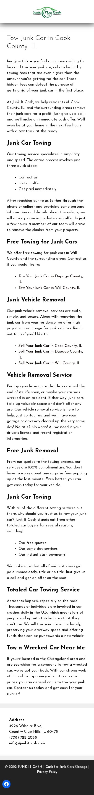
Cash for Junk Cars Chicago (66, 767)
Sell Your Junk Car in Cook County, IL (50, 346)
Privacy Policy (47, 772)
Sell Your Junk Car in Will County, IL (49, 363)
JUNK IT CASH (30, 767)
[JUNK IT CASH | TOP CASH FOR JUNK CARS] (47, 12)
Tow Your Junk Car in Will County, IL (49, 288)
